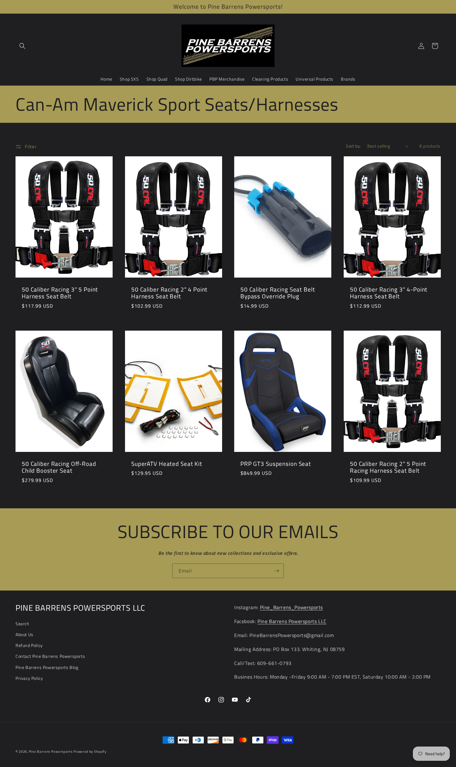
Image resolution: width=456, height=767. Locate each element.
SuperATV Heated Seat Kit (166, 463)
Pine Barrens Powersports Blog (47, 667)
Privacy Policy (29, 678)
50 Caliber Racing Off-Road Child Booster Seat (59, 467)
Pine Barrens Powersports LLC (292, 621)
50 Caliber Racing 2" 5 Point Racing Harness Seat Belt (388, 467)
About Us (25, 634)
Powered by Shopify (90, 751)
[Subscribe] (277, 571)
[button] (22, 46)
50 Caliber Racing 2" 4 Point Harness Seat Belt (169, 293)
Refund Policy (29, 645)
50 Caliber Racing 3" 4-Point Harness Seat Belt (388, 293)
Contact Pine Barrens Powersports (50, 656)
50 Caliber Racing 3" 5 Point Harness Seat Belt (60, 293)
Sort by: (353, 146)
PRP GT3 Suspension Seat (275, 463)
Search (22, 623)
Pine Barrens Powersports (51, 751)
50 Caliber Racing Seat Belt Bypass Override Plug (277, 293)
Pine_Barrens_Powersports (291, 607)
